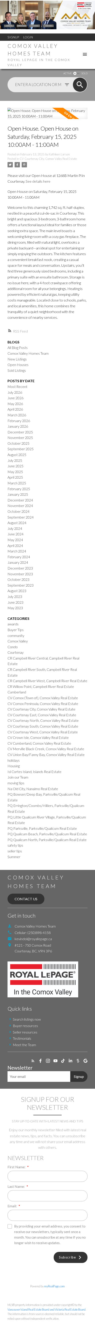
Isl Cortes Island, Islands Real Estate (34, 771)
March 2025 (17, 483)
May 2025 (15, 472)
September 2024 (21, 517)
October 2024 (18, 511)
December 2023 (20, 568)
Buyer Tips (16, 630)
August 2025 (17, 454)
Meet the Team (24, 1045)
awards (13, 624)
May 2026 (15, 403)
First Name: (17, 1167)
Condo (13, 647)
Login (28, 37)
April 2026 (15, 409)
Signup (13, 37)
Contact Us (26, 899)
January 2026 (18, 426)
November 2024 (20, 505)
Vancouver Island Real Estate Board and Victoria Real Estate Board (47, 1309)
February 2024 (19, 557)
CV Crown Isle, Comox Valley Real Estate (38, 737)
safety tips (15, 845)
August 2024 (17, 523)
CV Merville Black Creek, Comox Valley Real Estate (46, 749)
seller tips (15, 851)
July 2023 (15, 596)
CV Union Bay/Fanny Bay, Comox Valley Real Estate (46, 754)
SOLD (84, 73)
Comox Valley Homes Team (28, 353)
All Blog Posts (18, 347)
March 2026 (17, 415)
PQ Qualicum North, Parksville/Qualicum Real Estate (47, 840)
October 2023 (18, 579)
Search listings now (27, 1019)
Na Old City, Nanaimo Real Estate (33, 789)
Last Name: (16, 1186)
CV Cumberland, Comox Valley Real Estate (39, 743)
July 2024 (15, 528)
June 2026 (15, 398)
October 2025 (18, 443)
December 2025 (20, 432)
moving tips (16, 783)
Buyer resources (25, 1026)
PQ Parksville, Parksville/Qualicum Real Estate (42, 828)
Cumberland (17, 692)
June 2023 (15, 602)
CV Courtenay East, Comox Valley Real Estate (42, 715)
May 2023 (15, 608)
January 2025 (18, 494)
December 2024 (20, 500)
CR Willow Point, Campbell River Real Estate (41, 686)
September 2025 (21, 449)
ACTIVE (67, 73)
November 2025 (20, 437)
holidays (14, 760)
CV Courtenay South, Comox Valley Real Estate (43, 726)
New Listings (17, 359)
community (16, 635)
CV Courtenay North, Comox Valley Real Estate (43, 720)
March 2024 (17, 551)
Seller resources (25, 1032)
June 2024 (15, 534)
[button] (33, 1061)
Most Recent (17, 386)
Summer (14, 857)
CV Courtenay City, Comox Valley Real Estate (48, 159)
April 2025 (15, 477)
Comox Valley (18, 641)
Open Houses (18, 364)
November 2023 (20, 574)
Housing (14, 766)
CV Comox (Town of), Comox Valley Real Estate (43, 698)
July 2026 (15, 392)
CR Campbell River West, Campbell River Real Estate (47, 681)
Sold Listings (17, 370)
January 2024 (18, 562)
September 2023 (21, 585)
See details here (38, 181)
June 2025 (15, 466)
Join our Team (18, 777)
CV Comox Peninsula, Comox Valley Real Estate (43, 703)
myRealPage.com (54, 1286)
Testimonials (22, 1038)
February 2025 (19, 489)
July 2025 (15, 460)
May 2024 (15, 540)
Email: (12, 1206)
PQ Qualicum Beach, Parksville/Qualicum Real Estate (47, 834)
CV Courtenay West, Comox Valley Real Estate (43, 732)
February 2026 (19, 421)
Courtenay (16, 652)
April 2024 (15, 545)
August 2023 (17, 591)
